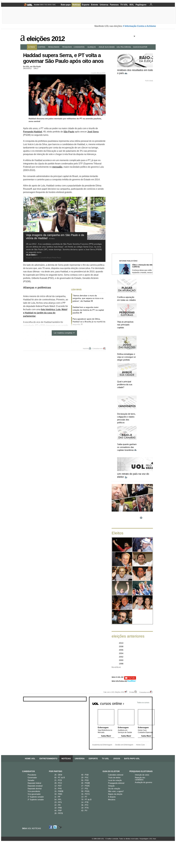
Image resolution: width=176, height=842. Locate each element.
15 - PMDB (58, 791)
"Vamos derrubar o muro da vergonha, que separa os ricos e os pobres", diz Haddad (88, 298)
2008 (121, 646)
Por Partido (55, 771)
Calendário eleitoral (115, 775)
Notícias (76, 4)
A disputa (112, 797)
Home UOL (30, 758)
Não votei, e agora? (116, 791)
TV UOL (124, 4)
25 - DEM (58, 775)
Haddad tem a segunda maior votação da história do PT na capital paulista (88, 310)
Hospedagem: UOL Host (147, 839)
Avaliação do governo (143, 782)
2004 (121, 653)
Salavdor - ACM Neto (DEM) (142, 575)
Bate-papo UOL (132, 758)
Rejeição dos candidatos (140, 779)
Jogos (116, 758)
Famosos (114, 4)
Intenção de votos (142, 775)
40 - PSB (85, 775)
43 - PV (84, 811)
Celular (59, 827)
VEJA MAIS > (31, 255)
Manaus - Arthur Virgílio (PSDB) (122, 604)
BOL (132, 4)
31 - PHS (58, 789)
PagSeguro (141, 4)
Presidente (32, 775)
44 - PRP (58, 811)
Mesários (111, 800)
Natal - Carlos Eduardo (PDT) (122, 618)
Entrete (94, 4)
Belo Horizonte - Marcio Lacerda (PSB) (122, 561)
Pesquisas (67, 47)
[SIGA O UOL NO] (130, 679)
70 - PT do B (86, 800)
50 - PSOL (85, 791)
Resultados (53, 47)
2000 (121, 660)
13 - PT (84, 797)
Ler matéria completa (63, 333)
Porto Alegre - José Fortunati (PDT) (142, 589)
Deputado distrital (35, 789)
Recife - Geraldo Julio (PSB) (142, 560)
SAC (54, 5)
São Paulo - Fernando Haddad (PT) (122, 546)
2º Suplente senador (36, 800)
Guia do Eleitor (111, 771)
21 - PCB (58, 780)
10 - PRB (58, 808)
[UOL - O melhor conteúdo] (27, 5)
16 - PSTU (85, 794)
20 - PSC (85, 778)
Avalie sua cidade (107, 47)
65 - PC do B (59, 778)
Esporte (85, 4)
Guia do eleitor (140, 47)
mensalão (57, 167)
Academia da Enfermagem (102, 745)
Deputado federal (34, 783)
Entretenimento (48, 758)
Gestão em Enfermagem (124, 745)
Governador (32, 778)
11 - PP (57, 797)
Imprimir (85, 348)
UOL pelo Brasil (124, 47)
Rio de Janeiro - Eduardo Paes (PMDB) (142, 546)
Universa (104, 4)
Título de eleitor (114, 778)
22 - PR (57, 805)
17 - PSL (84, 789)
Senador (31, 780)
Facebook (51, 827)
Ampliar (97, 200)
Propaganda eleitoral (116, 783)
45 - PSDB (85, 783)
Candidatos (79, 47)
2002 (121, 657)
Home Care (140, 745)
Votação (111, 786)
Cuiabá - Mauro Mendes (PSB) (142, 604)
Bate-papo (66, 4)
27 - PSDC (85, 786)
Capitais (41, 47)
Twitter (55, 827)
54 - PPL (57, 800)
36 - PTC (84, 805)
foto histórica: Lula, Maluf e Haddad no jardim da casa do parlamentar (45, 312)
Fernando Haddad (32, 132)
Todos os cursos (143, 703)
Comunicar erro (97, 348)
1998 (121, 664)
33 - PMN (58, 794)
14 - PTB (84, 802)
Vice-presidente (34, 791)
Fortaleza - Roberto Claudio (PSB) (122, 589)
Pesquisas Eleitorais (140, 771)
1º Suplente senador (36, 797)
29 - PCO (58, 783)
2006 (121, 650)
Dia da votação (114, 789)
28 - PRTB (58, 813)
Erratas (131, 692)
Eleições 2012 (46, 38)
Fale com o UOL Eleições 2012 (114, 692)
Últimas (31, 47)
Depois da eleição (115, 794)
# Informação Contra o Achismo (139, 26)
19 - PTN (84, 808)
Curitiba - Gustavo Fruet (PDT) (122, 575)
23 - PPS (58, 802)
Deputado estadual (35, 786)
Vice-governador (34, 794)
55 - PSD (85, 780)
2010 (121, 643)
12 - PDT (58, 786)
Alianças (91, 47)
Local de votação (115, 780)
